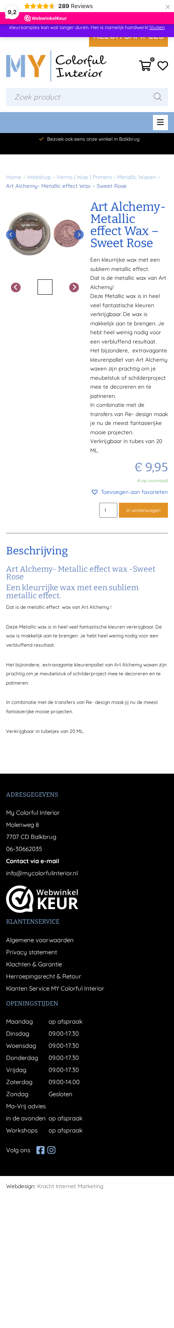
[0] (145, 68)
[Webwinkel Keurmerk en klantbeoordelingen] (42, 899)
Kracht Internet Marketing (70, 1185)
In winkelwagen (143, 510)
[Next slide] (79, 234)
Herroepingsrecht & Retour (43, 976)
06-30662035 (24, 849)
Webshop (39, 176)
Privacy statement (31, 952)
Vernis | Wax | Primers (84, 176)
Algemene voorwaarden (40, 940)
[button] (129, 492)
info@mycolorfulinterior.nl (42, 873)
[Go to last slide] (11, 234)
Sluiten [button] (157, 27)
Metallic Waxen (136, 176)
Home (13, 176)
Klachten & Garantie (34, 964)
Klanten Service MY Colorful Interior (55, 988)
